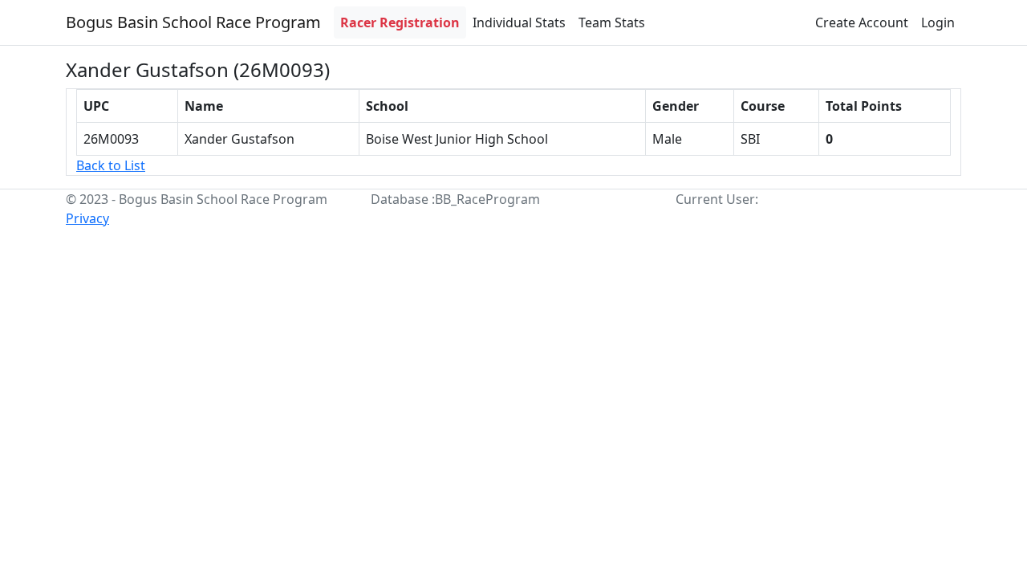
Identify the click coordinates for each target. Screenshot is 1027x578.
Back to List (110, 165)
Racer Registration (400, 22)
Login (938, 22)
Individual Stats (519, 22)
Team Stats (611, 22)
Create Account (861, 22)
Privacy (87, 218)
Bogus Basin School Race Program (193, 22)
